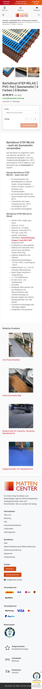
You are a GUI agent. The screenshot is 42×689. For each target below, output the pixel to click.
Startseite (5, 20)
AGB (5, 543)
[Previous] (3, 72)
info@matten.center (14, 580)
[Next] (39, 72)
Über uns (5, 10)
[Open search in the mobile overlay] (39, 15)
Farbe (6, 109)
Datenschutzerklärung (12, 550)
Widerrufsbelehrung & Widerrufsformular (20, 547)
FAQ (5, 522)
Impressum (8, 553)
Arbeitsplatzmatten (15, 20)
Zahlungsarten (9, 532)
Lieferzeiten (8, 529)
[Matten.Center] (22, 15)
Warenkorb (37, 10)
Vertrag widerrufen (12, 575)
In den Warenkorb (29, 125)
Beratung (20, 10)
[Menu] (3, 15)
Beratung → (10, 569)
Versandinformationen (12, 525)
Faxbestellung (9, 557)
